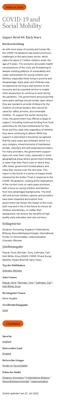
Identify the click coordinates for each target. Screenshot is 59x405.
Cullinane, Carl (43, 282)
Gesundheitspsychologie (15, 381)
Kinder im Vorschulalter (15, 365)
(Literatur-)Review (12, 270)
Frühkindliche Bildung (37, 377)
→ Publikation (13, 323)
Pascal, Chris (9, 282)
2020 (5, 310)
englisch (6, 341)
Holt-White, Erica (11, 286)
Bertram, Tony (26, 282)
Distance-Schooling (13, 377)
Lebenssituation (39, 381)
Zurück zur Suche (14, 7)
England (6, 353)
